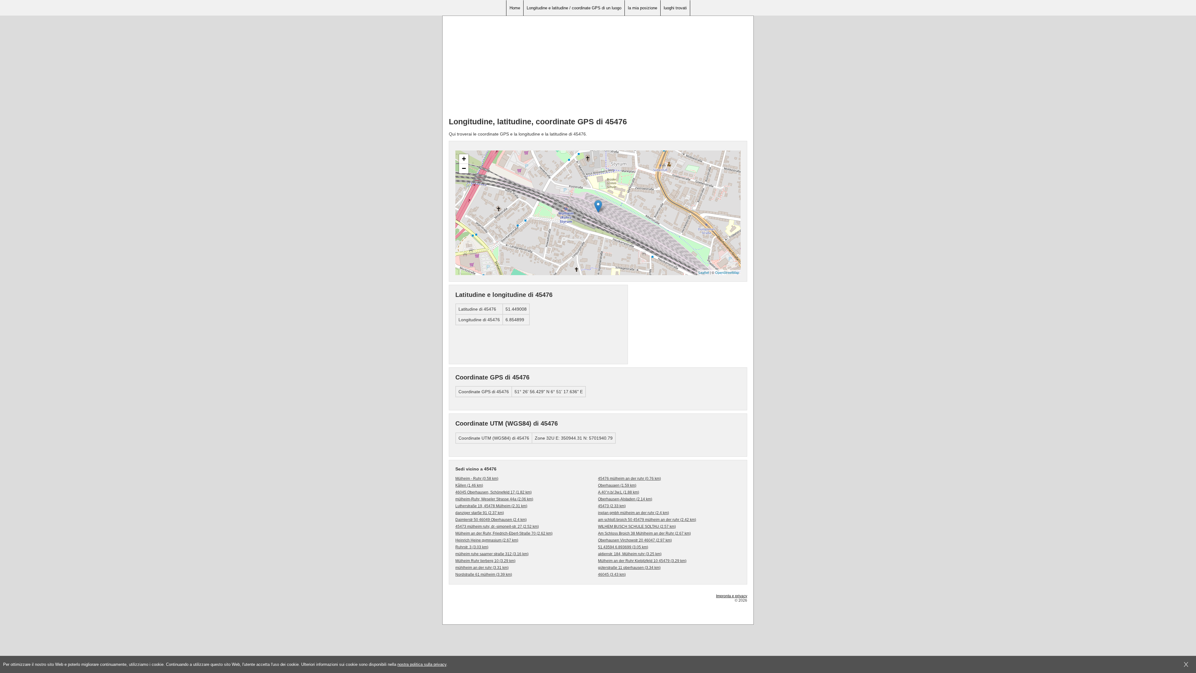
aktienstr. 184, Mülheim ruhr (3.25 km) (630, 554)
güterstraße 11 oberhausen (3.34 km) (629, 568)
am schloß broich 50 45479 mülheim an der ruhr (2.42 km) (647, 520)
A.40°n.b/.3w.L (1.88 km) (618, 492)
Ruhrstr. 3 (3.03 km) (471, 547)
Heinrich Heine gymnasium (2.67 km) (486, 540)
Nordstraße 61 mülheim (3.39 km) (483, 574)
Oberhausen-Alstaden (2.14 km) (625, 499)
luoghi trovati (675, 8)
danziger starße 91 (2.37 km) (479, 513)
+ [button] (464, 159)
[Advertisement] (598, 68)
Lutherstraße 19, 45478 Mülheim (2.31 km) (491, 506)
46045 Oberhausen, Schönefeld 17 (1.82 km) (493, 492)
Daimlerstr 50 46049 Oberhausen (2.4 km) (491, 520)
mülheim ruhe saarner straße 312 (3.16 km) (492, 554)
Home (515, 8)
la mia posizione (642, 8)
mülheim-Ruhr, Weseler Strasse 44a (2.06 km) (494, 499)
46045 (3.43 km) (612, 574)
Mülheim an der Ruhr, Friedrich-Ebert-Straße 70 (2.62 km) (504, 533)
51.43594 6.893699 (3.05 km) (623, 547)
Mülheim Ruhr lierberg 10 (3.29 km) (485, 561)
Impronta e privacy (731, 596)
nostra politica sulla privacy (421, 664)
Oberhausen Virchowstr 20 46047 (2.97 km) (635, 540)
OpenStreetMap (727, 272)
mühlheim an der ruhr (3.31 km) (482, 568)
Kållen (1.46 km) (469, 485)
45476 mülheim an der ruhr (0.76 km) (629, 478)
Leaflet (704, 272)
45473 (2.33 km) (612, 506)
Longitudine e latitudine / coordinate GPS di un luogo (574, 8)
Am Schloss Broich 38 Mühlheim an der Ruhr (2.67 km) (644, 533)
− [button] (464, 168)
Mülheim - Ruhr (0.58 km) (476, 478)
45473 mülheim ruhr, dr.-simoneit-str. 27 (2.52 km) (497, 526)
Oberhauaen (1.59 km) (617, 485)
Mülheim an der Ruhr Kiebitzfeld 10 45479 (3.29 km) (642, 561)
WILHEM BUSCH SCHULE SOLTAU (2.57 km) (637, 526)
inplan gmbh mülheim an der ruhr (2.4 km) (633, 513)
